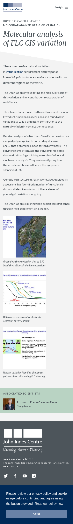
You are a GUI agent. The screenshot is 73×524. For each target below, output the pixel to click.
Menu (67, 7)
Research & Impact (26, 20)
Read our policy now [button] (49, 503)
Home (7, 20)
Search (59, 7)
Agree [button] (36, 513)
